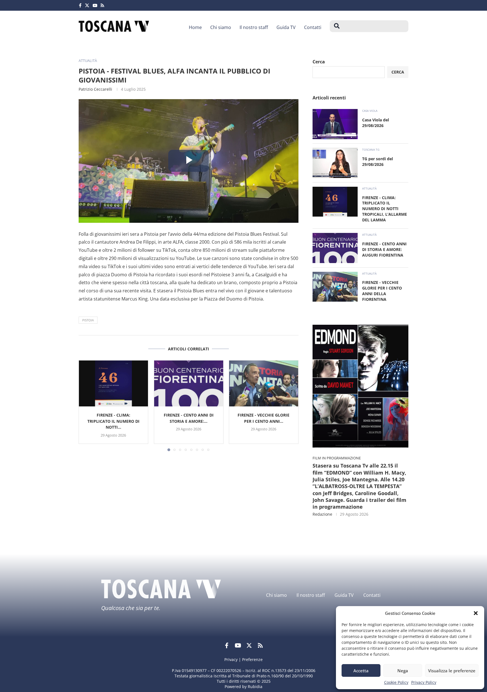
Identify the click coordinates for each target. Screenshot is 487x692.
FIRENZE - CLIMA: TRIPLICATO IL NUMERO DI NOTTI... (113, 421)
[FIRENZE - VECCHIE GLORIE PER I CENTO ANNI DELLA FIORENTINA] (263, 383)
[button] (476, 613)
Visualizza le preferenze (451, 670)
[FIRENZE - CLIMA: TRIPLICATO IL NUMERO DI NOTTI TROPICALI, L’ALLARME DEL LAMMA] (113, 383)
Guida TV (286, 27)
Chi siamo (220, 27)
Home (195, 27)
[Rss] (102, 5)
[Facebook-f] (226, 645)
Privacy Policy (423, 682)
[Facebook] (80, 5)
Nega (402, 670)
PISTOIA (88, 320)
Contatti (312, 27)
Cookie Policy (396, 682)
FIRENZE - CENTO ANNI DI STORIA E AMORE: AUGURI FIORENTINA (384, 249)
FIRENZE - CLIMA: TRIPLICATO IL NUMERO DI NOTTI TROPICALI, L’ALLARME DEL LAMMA (384, 209)
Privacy (231, 659)
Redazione (322, 514)
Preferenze (252, 659)
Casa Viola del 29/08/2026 (375, 122)
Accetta (361, 670)
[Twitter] (87, 5)
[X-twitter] (249, 645)
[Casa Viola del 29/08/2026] (335, 124)
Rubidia (255, 686)
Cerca (319, 62)
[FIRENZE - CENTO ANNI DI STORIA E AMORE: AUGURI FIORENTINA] (188, 383)
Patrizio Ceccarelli (95, 89)
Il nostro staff (254, 27)
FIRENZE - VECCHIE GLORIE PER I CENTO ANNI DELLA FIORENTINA (382, 291)
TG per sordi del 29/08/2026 (377, 161)
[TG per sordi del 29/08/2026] (335, 163)
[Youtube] (95, 5)
